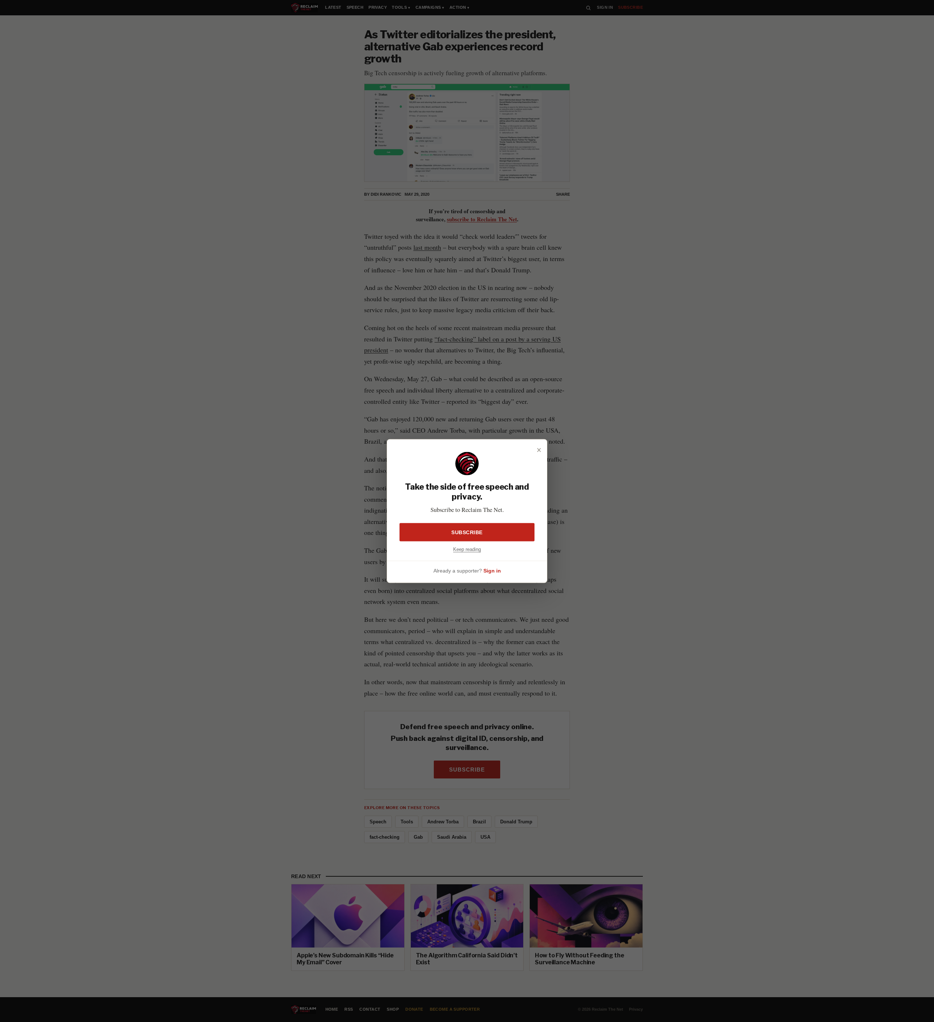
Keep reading (467, 549)
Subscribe (467, 532)
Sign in (492, 571)
